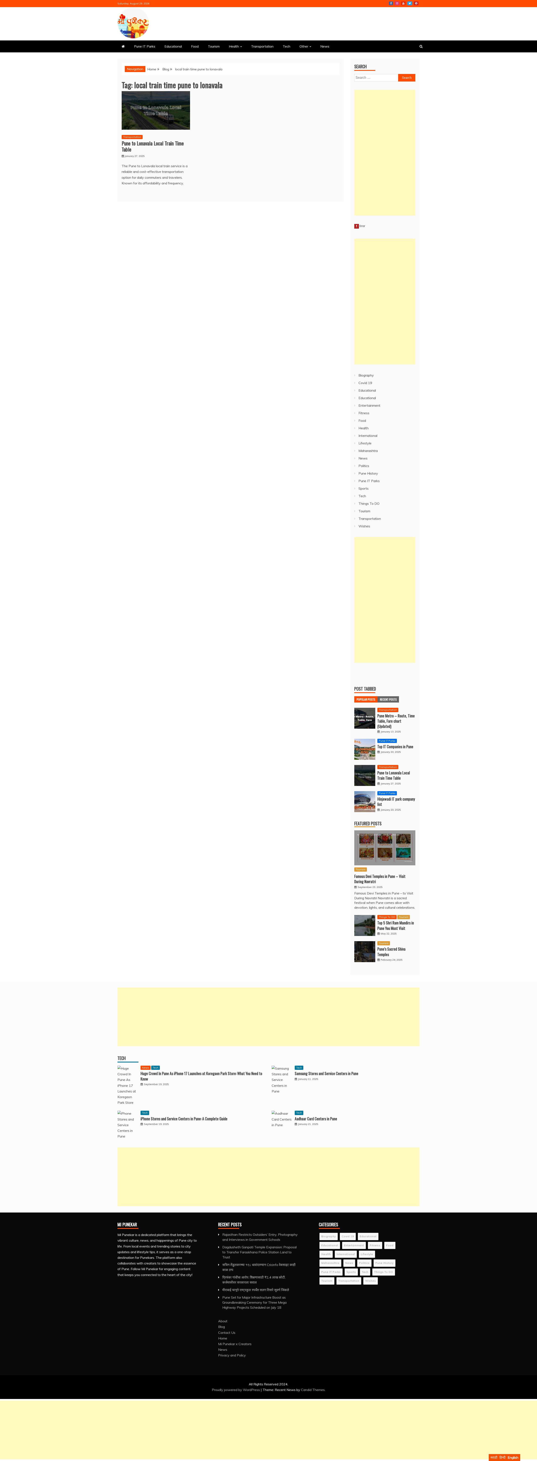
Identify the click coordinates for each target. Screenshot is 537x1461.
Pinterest (416, 3)
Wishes (364, 526)
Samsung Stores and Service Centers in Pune (326, 1073)
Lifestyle (364, 443)
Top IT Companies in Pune (395, 746)
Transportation (262, 46)
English (513, 1457)
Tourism (214, 46)
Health (234, 46)
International (367, 436)
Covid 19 (365, 383)
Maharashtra (368, 451)
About (222, 1321)
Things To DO (368, 503)
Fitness (363, 413)
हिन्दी (502, 1457)
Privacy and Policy (232, 1355)
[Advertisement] (384, 153)
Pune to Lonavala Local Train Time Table (153, 146)
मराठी (494, 1457)
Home (222, 1338)
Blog (221, 1327)
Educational (173, 46)
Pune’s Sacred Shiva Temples (391, 951)
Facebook (391, 3)
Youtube (403, 3)
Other (304, 46)
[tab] (366, 699)
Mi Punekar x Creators (235, 1344)
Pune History (368, 473)
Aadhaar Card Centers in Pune (316, 1118)
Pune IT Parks (144, 46)
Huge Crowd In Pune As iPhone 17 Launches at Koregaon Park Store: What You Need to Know (201, 1076)
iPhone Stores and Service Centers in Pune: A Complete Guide (184, 1118)
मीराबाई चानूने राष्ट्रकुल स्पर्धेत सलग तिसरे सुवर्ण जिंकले (255, 1290)
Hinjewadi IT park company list (396, 801)
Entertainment (369, 405)
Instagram (397, 3)
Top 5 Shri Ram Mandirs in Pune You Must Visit (395, 925)
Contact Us (226, 1332)
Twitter (409, 3)
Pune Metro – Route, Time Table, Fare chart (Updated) (396, 721)
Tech (286, 46)
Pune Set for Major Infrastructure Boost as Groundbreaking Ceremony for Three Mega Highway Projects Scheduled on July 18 (254, 1302)
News (324, 46)
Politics (363, 466)
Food (195, 46)
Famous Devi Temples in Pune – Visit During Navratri (379, 878)
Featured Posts (368, 823)
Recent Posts (388, 699)
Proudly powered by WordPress (236, 1390)
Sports (363, 488)
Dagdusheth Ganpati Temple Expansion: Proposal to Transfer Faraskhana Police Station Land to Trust (259, 1252)
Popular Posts (366, 699)
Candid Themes (313, 1390)
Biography (366, 375)
